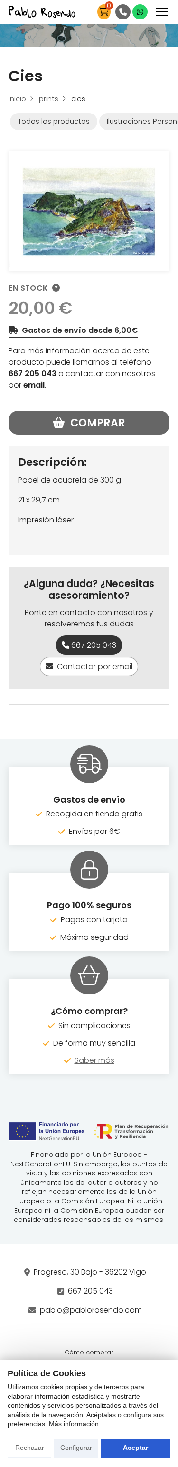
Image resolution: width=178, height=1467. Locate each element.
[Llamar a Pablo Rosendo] (123, 11)
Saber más (94, 1060)
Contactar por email (94, 666)
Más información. (75, 1424)
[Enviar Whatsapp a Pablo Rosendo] (140, 11)
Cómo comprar (89, 1352)
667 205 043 (32, 373)
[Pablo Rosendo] (42, 12)
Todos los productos (53, 121)
